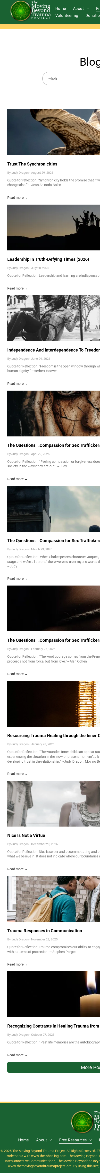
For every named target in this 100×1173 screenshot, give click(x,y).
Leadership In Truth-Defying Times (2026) (48, 259)
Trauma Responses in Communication (44, 930)
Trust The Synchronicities (32, 163)
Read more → (17, 198)
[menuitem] (61, 8)
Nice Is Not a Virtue (26, 835)
